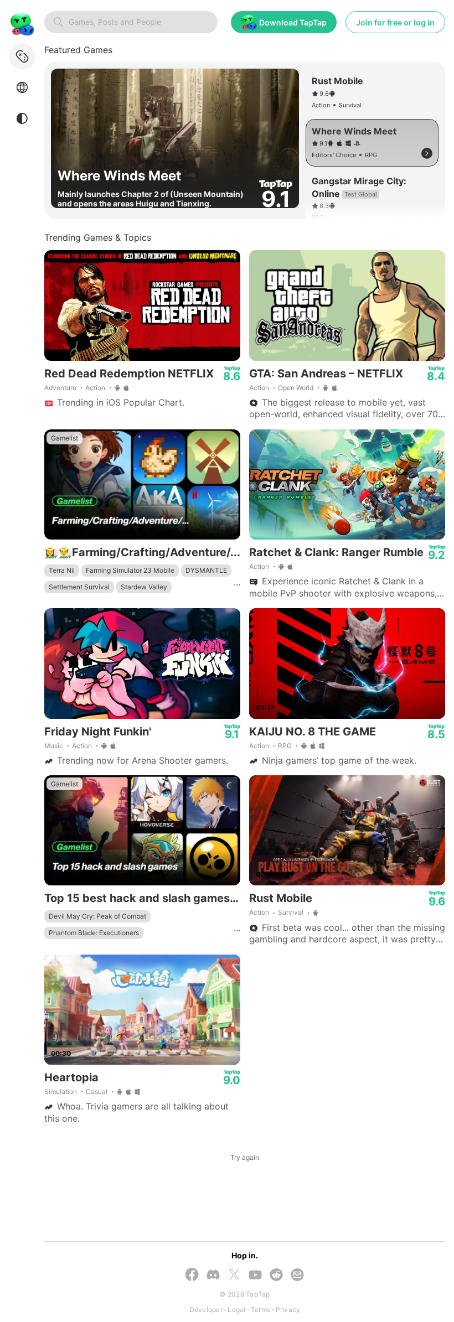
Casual (96, 1091)
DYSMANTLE (206, 570)
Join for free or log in (395, 22)
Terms (260, 1309)
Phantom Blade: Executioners (94, 933)
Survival (290, 912)
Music (53, 746)
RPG (285, 746)
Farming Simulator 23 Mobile (130, 570)
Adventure (60, 387)
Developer (206, 1309)
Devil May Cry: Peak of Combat (97, 916)
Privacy (288, 1309)
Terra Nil (62, 570)
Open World (295, 387)
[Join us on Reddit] (276, 1275)
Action (95, 387)
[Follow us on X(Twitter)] (234, 1275)
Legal (236, 1309)
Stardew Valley (144, 587)
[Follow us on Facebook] (192, 1275)
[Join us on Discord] (213, 1275)
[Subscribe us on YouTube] (255, 1275)
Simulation (60, 1091)
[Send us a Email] (297, 1275)
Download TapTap (293, 22)
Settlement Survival (79, 587)
